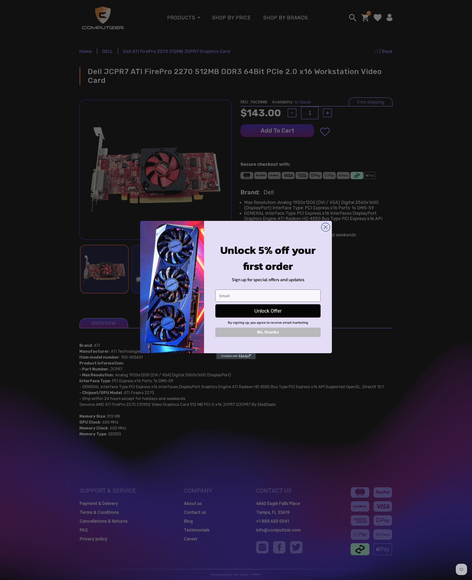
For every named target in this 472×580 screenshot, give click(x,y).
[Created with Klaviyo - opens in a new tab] (236, 356)
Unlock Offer (268, 311)
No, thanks (268, 332)
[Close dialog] (325, 227)
